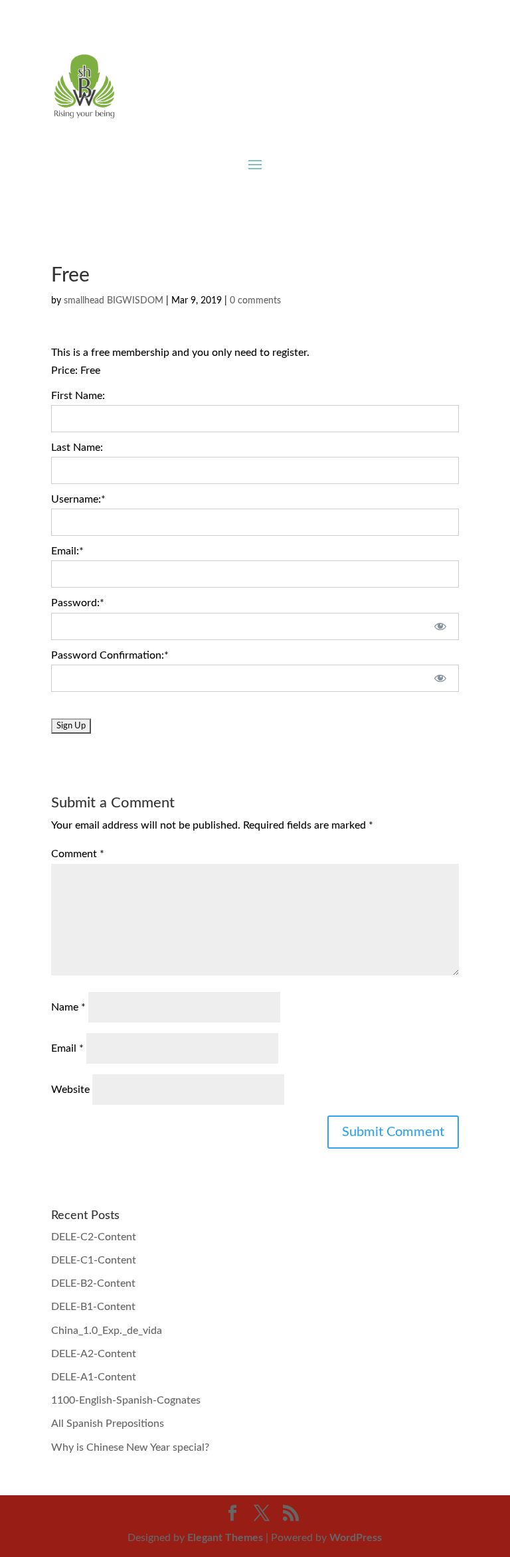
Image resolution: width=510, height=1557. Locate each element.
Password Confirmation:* (110, 655)
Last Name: (77, 447)
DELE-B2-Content (93, 1283)
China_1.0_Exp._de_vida (106, 1330)
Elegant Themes (225, 1537)
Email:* (67, 551)
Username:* (78, 499)
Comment (77, 854)
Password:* (77, 603)
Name (68, 1007)
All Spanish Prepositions (107, 1423)
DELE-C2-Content (93, 1237)
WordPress (355, 1537)
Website (70, 1089)
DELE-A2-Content (93, 1354)
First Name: (78, 395)
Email (67, 1048)
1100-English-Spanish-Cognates (126, 1400)
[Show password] (440, 626)
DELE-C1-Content (93, 1260)
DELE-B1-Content (93, 1306)
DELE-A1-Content (93, 1377)
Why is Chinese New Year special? (130, 1447)
